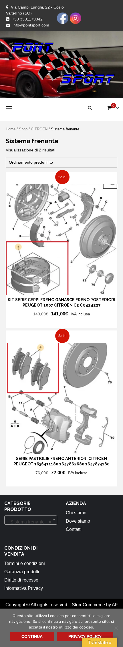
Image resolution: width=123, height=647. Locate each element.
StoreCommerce (88, 604)
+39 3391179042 (27, 19)
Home (10, 129)
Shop (23, 129)
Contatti (74, 529)
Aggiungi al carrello (42, 323)
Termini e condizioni (24, 563)
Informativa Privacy (23, 588)
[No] (116, 628)
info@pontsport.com (31, 25)
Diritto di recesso (21, 580)
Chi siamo (76, 512)
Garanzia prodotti (21, 571)
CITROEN (39, 129)
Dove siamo (78, 521)
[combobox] (30, 520)
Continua (32, 636)
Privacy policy (85, 636)
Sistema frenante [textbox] (29, 521)
